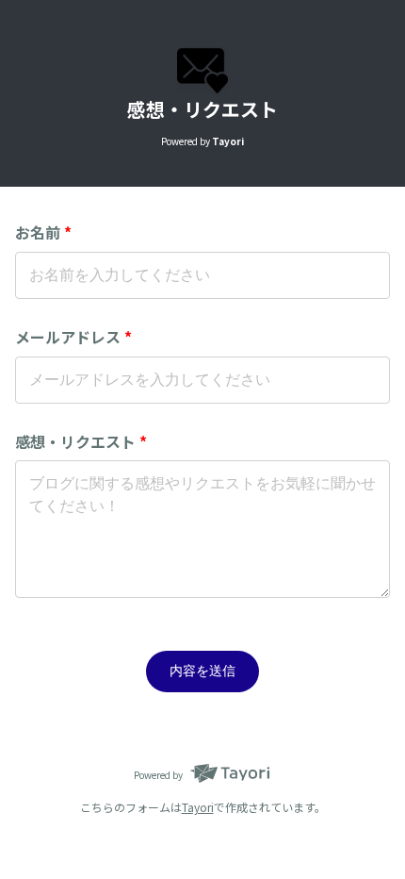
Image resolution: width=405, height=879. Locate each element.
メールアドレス (73, 336)
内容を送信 (202, 670)
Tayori (198, 807)
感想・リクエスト (81, 441)
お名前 (43, 232)
